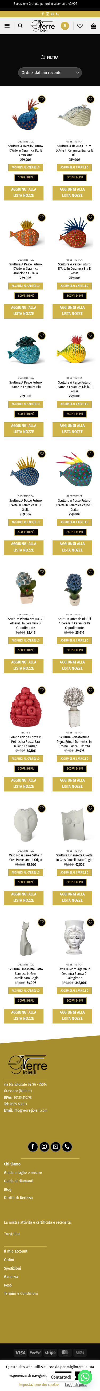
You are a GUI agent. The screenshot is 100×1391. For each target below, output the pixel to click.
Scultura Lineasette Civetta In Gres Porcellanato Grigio (74, 857)
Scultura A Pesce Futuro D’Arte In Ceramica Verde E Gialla (74, 505)
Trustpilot (12, 1233)
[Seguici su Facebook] (42, 14)
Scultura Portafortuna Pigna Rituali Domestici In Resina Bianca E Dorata (74, 741)
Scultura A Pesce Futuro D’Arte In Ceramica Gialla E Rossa (74, 386)
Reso (8, 1285)
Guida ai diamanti (18, 1181)
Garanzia (11, 1276)
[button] (7, 26)
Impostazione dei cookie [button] (39, 1384)
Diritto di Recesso (18, 1197)
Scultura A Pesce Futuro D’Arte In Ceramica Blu (25, 384)
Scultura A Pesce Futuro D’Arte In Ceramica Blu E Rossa (74, 268)
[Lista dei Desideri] (80, 26)
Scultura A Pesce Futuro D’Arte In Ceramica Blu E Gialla (25, 505)
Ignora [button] (82, 4)
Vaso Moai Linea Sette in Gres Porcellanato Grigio (25, 857)
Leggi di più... (76, 1384)
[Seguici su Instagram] (47, 14)
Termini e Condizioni (21, 1293)
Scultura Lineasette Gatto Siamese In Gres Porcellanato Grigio (26, 973)
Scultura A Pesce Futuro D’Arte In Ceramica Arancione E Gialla (25, 268)
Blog (7, 1189)
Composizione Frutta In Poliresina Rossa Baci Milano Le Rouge (26, 741)
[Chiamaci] (57, 14)
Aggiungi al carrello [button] (25, 167)
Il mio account (15, 1251)
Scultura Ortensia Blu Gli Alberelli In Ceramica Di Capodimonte (74, 623)
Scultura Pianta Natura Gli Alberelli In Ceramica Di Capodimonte (25, 623)
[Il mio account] (65, 26)
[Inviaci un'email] (52, 14)
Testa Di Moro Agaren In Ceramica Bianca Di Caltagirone (74, 973)
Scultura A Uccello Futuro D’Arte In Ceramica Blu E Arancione (25, 150)
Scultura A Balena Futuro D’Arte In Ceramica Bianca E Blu (74, 150)
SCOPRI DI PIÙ (26, 177)
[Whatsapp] (85, 1377)
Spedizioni (12, 1268)
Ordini (9, 1259)
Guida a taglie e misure (23, 1172)
